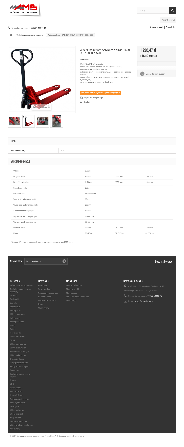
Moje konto (71, 281)
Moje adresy (71, 293)
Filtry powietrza (17, 322)
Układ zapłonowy (17, 314)
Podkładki (14, 299)
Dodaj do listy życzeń (155, 74)
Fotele (13, 329)
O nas (40, 304)
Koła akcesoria (16, 391)
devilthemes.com (76, 436)
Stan (82, 59)
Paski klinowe (16, 388)
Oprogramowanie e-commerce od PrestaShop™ (36, 436)
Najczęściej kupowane (48, 293)
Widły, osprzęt (16, 414)
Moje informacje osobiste (77, 297)
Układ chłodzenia (17, 337)
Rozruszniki (15, 333)
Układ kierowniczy (18, 348)
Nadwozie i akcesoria (19, 399)
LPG (12, 384)
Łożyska (13, 303)
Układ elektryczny (18, 355)
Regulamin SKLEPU (47, 300)
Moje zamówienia (74, 285)
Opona (13, 380)
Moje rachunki (72, 289)
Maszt (12, 325)
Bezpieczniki (15, 418)
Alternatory (15, 429)
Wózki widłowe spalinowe (21, 285)
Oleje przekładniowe (19, 363)
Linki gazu (14, 406)
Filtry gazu (15, 318)
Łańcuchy (14, 370)
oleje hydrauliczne (18, 403)
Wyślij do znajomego (93, 98)
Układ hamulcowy (18, 344)
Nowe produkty (44, 289)
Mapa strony (43, 308)
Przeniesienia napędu (19, 351)
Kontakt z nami (156, 27)
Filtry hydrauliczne (18, 421)
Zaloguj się (170, 27)
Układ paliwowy (17, 410)
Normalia (14, 295)
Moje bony (70, 300)
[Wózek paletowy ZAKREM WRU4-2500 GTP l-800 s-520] (14, 121)
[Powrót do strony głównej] (11, 35)
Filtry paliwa (15, 310)
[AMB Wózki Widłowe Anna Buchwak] (70, 9)
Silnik (12, 340)
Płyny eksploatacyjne (19, 366)
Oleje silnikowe (17, 359)
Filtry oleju (15, 307)
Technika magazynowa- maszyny (30, 35)
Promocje (42, 285)
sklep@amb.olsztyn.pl (144, 301)
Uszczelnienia (16, 395)
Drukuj (87, 102)
